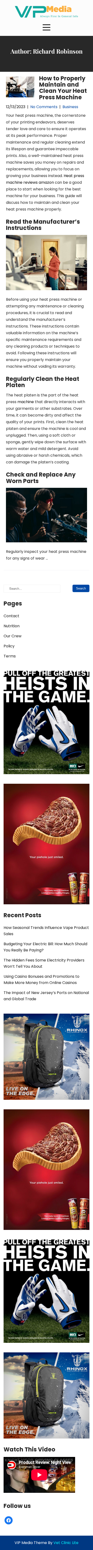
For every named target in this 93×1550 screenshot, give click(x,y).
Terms (10, 656)
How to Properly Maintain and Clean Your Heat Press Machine (63, 87)
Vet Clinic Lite (65, 1542)
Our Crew (12, 636)
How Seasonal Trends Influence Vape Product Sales (46, 931)
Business (70, 107)
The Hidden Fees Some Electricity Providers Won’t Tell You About (44, 963)
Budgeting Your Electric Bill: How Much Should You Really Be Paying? (45, 947)
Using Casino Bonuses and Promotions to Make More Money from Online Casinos (41, 979)
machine (25, 402)
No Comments (43, 107)
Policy (9, 646)
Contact (11, 616)
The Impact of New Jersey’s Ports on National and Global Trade (46, 996)
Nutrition (12, 626)
